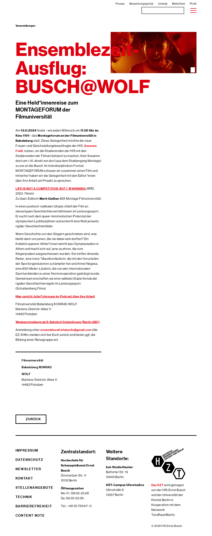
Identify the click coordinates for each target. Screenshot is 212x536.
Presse (120, 3)
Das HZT (157, 485)
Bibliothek (178, 3)
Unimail (162, 3)
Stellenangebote (34, 487)
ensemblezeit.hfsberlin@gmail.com (66, 330)
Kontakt (24, 478)
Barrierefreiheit (34, 506)
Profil (193, 3)
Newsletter (28, 469)
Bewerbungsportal (141, 3)
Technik (24, 497)
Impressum (27, 450)
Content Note (30, 515)
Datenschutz (29, 459)
